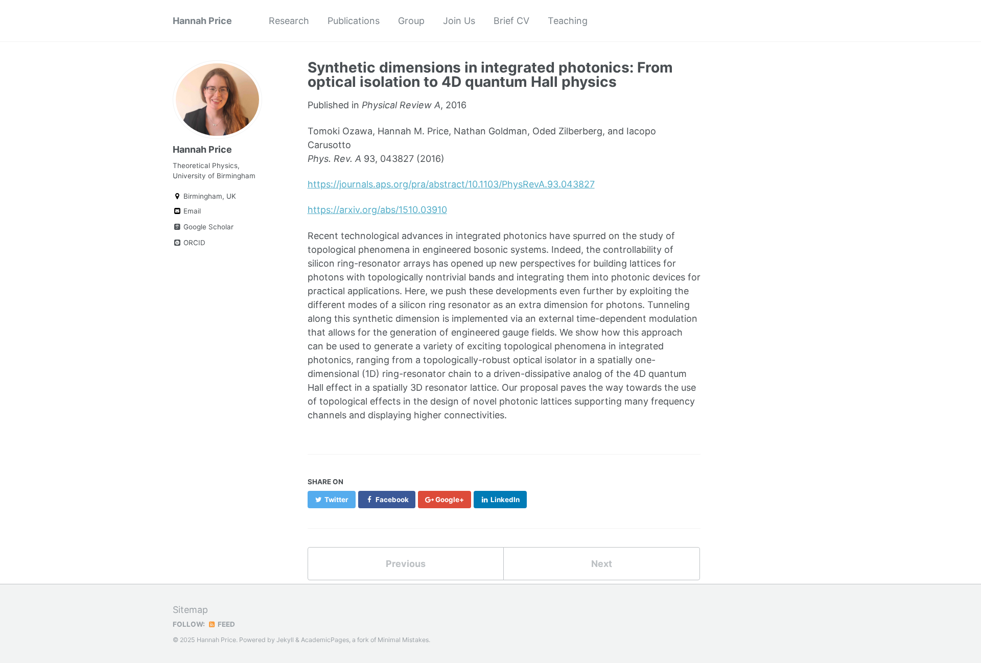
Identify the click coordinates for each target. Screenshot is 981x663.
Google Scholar (207, 227)
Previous (406, 563)
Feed (225, 624)
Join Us (459, 20)
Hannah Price (202, 20)
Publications (354, 20)
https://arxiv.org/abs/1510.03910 (377, 209)
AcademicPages (325, 640)
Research (289, 20)
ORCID (193, 243)
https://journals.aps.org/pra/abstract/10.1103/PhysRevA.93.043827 (451, 184)
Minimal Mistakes (403, 640)
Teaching (568, 20)
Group (411, 20)
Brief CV (511, 20)
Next (601, 563)
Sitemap (190, 609)
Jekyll (285, 640)
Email (191, 211)
